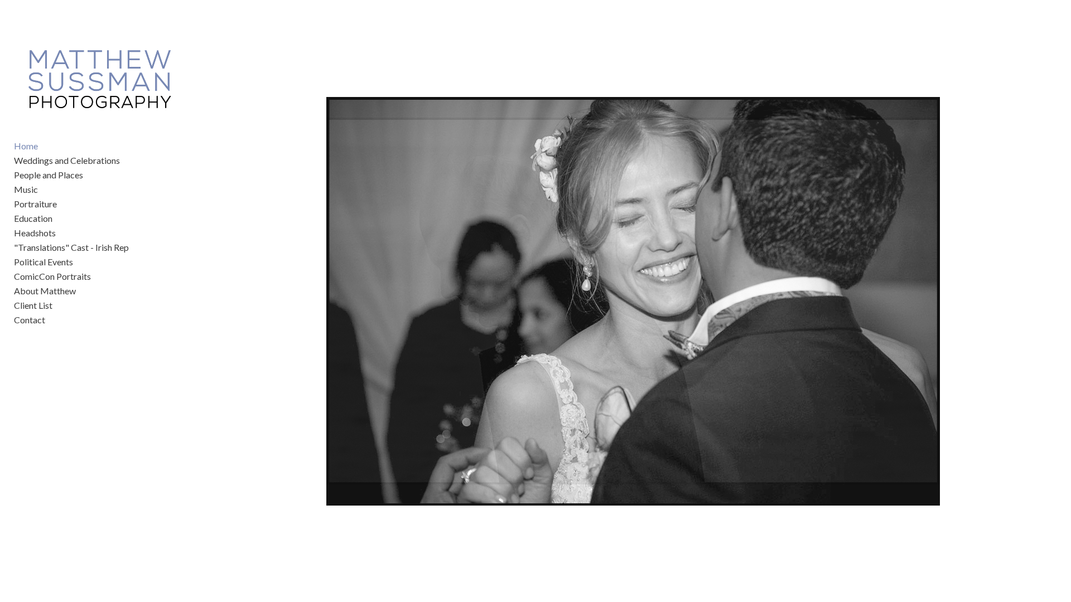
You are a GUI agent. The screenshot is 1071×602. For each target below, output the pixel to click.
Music (26, 189)
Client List (33, 305)
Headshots (35, 232)
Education (33, 218)
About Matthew (45, 290)
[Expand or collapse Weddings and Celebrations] (127, 160)
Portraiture (35, 203)
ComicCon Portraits (52, 276)
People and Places (48, 174)
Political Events (43, 261)
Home (26, 145)
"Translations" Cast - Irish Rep (71, 247)
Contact (29, 319)
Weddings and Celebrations (67, 160)
